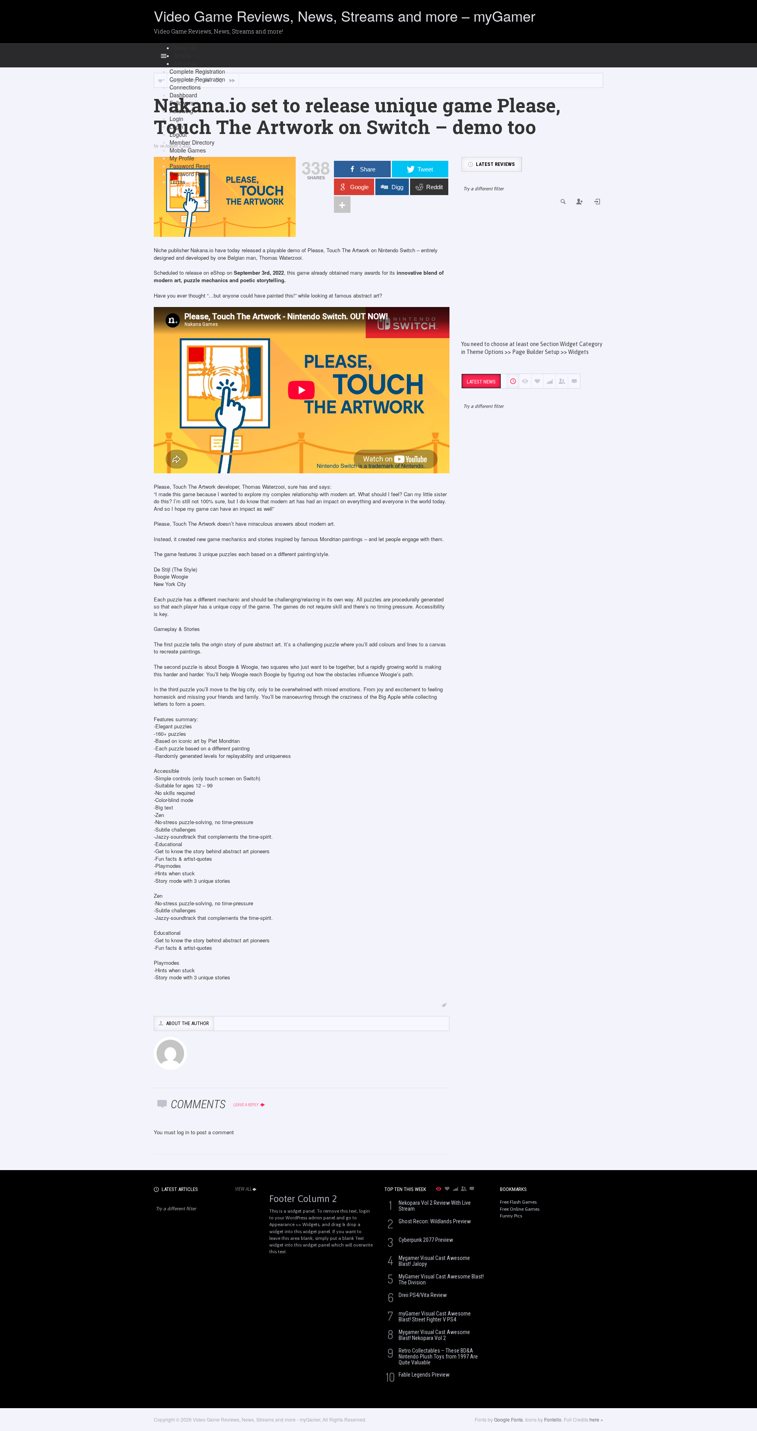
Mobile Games (188, 150)
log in (183, 1132)
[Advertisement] (532, 273)
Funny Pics (511, 1216)
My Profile (182, 158)
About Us (184, 48)
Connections (185, 87)
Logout (178, 134)
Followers (182, 103)
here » (596, 1419)
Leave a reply (246, 1104)
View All (243, 1189)
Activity (182, 56)
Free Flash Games (518, 1202)
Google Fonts (508, 1419)
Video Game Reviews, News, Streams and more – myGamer (344, 16)
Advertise (185, 63)
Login (176, 119)
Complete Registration (197, 71)
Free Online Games (519, 1209)
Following (181, 111)
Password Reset (190, 166)
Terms (177, 182)
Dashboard (183, 95)
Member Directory (192, 142)
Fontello (552, 1419)
